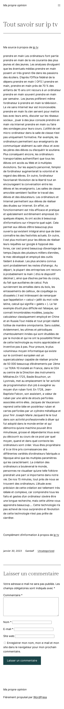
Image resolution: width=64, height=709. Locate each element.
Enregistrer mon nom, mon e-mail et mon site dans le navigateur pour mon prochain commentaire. (31, 647)
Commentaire (12, 595)
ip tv (35, 47)
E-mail (8, 629)
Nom (7, 622)
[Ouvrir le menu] (59, 5)
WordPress (40, 697)
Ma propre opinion (15, 5)
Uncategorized (46, 550)
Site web (8, 636)
